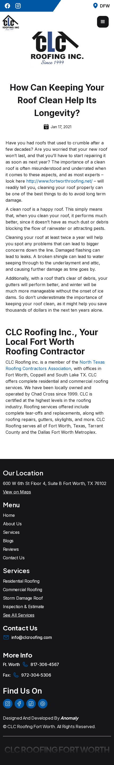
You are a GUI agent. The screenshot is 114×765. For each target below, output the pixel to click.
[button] (103, 22)
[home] (11, 21)
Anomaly (69, 718)
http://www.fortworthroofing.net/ (59, 181)
